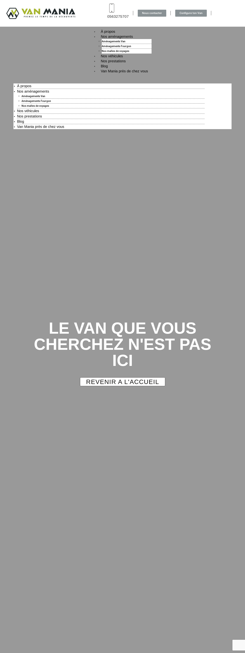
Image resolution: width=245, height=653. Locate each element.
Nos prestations (113, 61)
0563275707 (118, 16)
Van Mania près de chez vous (124, 71)
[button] (122, 78)
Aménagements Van (113, 41)
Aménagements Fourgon (116, 46)
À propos (24, 86)
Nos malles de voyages (35, 105)
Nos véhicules (28, 111)
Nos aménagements (117, 37)
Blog (20, 121)
